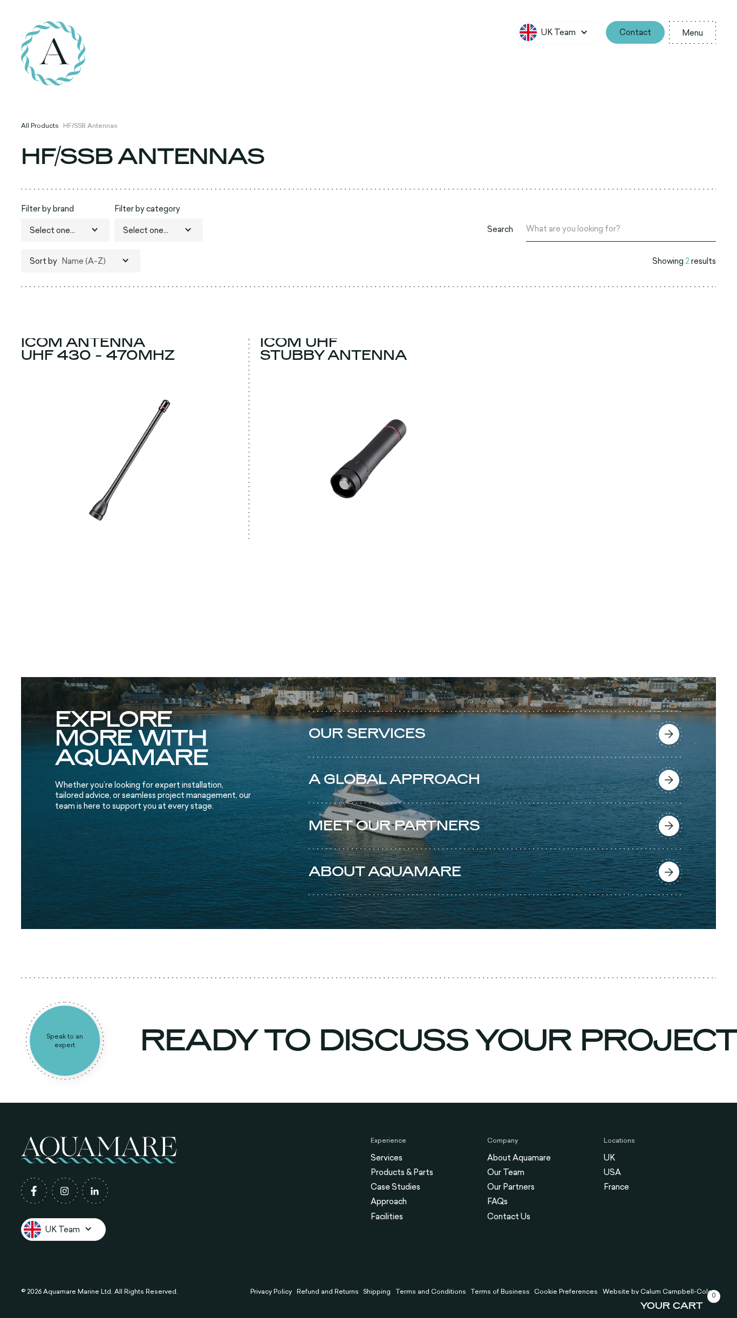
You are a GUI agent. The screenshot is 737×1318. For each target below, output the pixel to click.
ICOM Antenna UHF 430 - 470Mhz (98, 349)
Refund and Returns (328, 1291)
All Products (40, 125)
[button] (559, 32)
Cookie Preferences (566, 1291)
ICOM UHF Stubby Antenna (333, 349)
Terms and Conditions (430, 1291)
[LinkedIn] (95, 1191)
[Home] (53, 53)
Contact (635, 32)
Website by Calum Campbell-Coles (659, 1291)
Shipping (377, 1291)
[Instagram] (65, 1191)
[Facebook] (34, 1191)
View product (130, 530)
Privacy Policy (271, 1291)
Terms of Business (500, 1291)
